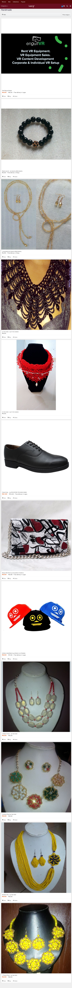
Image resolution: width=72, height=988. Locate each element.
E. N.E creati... (5, 331)
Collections (16, 2)
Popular (23, 2)
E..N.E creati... (5, 412)
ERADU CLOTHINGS (19, 653)
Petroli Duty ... (5, 492)
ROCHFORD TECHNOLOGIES (19, 492)
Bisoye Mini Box (6, 573)
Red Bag (4, 90)
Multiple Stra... (5, 894)
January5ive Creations (18, 573)
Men (9, 2)
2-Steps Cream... (6, 733)
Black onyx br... (6, 171)
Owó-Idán (14, 733)
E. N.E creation (15, 331)
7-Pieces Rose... (6, 975)
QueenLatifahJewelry (17, 171)
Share (15, 96)
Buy (10, 96)
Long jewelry (5, 251)
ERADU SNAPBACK (7, 653)
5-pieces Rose (6, 814)
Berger (10, 90)
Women (4, 2)
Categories (4, 6)
